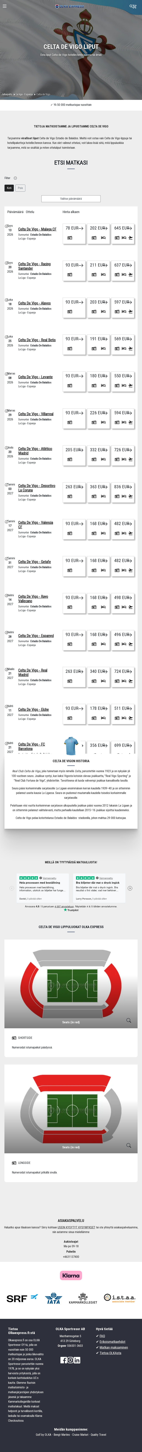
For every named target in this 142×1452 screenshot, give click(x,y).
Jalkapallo (6, 94)
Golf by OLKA (43, 1434)
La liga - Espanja (24, 94)
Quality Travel (98, 1434)
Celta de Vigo (43, 94)
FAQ (102, 1336)
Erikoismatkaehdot (112, 1342)
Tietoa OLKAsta (110, 1353)
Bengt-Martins (62, 1434)
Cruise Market (80, 1434)
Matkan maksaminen (114, 1347)
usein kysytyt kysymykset (76, 1227)
